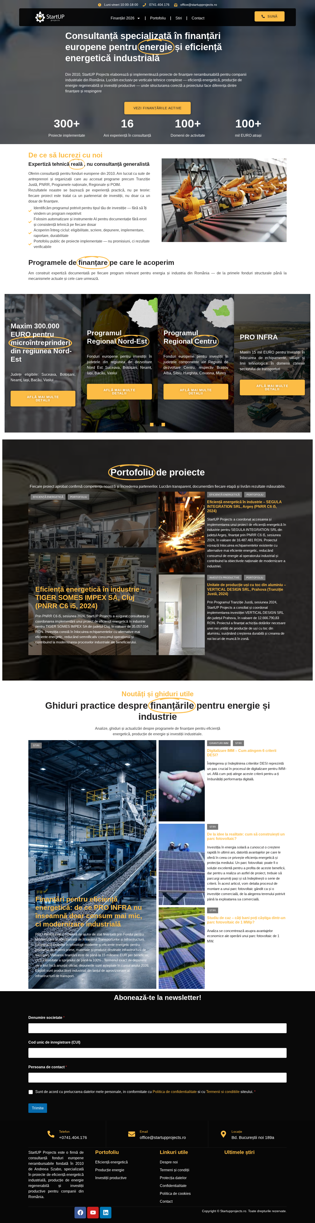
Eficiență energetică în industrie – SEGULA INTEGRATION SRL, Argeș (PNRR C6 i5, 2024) (244, 506)
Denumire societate (46, 1018)
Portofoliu (158, 18)
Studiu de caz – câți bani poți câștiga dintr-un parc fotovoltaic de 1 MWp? (246, 920)
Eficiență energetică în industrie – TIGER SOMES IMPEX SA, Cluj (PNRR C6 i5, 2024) (90, 597)
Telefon (64, 1131)
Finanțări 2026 (122, 18)
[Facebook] (80, 1212)
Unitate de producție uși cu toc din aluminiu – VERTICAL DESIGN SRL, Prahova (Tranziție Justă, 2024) (246, 589)
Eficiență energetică (48, 497)
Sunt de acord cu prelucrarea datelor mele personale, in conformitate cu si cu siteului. (145, 1092)
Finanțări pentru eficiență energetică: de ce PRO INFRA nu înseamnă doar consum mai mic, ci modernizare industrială (88, 911)
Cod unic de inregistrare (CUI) (54, 1042)
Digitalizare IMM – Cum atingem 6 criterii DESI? (241, 753)
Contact (198, 18)
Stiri (178, 18)
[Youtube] (93, 1212)
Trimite (38, 1108)
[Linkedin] (105, 1212)
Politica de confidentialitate (175, 1092)
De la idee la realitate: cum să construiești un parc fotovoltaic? (246, 836)
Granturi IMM (218, 743)
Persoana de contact (47, 1067)
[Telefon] (51, 1134)
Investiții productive (224, 577)
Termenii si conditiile (223, 1092)
